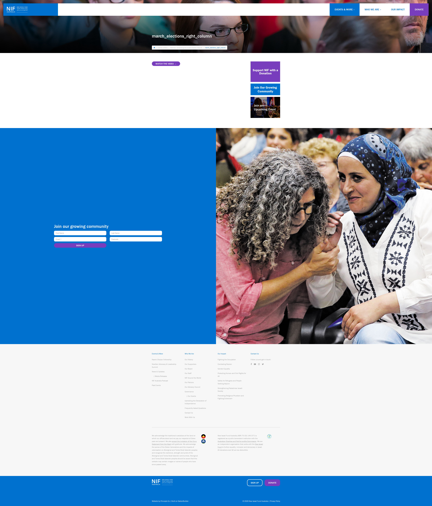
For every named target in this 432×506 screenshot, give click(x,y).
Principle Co (165, 501)
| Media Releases (160, 376)
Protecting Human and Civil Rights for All (232, 374)
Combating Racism (225, 364)
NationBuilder (183, 501)
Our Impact (398, 9)
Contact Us (189, 413)
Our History (189, 359)
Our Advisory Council (192, 387)
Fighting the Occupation (227, 359)
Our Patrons (189, 382)
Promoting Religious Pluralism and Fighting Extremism (231, 397)
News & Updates (158, 371)
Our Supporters (190, 364)
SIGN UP (255, 482)
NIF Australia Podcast (160, 381)
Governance (189, 391)
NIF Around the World (193, 378)
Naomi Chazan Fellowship (161, 359)
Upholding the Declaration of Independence (195, 402)
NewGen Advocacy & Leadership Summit (164, 365)
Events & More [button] (344, 9)
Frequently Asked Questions (195, 408)
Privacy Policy (275, 501)
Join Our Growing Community (265, 89)
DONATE (419, 9)
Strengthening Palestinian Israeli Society (230, 389)
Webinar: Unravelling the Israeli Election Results (186, 48)
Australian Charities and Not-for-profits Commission (237, 441)
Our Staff (188, 373)
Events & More (163, 48)
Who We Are (189, 354)
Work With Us (190, 417)
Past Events (156, 385)
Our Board (188, 369)
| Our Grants (191, 396)
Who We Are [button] (372, 9)
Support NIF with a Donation (265, 71)
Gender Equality (224, 369)
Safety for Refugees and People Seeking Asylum (229, 382)
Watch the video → (166, 63)
